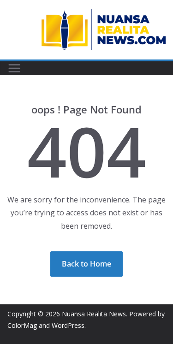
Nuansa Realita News (94, 313)
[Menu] (14, 68)
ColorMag (22, 325)
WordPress (68, 325)
